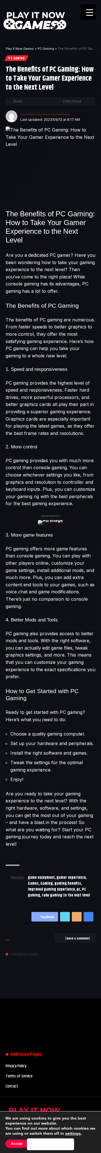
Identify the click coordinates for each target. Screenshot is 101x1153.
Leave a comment (77, 938)
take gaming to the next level (66, 895)
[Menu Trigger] (88, 12)
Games (33, 883)
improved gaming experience (51, 889)
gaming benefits (67, 883)
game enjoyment (41, 878)
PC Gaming (16, 58)
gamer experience (71, 878)
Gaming (46, 883)
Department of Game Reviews (45, 113)
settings (73, 1133)
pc (78, 889)
